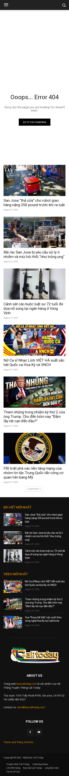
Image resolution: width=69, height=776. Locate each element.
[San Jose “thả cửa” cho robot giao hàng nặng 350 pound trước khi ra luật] (34, 180)
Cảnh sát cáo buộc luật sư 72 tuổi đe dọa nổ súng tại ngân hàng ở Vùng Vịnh (33, 308)
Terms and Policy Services (18, 742)
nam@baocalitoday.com (31, 707)
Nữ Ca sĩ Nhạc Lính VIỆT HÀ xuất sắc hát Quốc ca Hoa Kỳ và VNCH (34, 362)
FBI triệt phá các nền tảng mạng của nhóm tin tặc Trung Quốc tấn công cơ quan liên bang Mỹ (33, 472)
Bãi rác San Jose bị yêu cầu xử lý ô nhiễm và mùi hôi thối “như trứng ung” (34, 254)
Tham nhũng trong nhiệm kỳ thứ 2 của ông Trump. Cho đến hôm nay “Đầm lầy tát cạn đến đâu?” (34, 416)
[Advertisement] (34, 46)
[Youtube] (38, 732)
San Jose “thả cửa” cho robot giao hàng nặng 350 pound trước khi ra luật (34, 202)
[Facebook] (30, 732)
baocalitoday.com (26, 683)
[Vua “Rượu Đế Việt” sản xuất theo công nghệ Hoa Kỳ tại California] (13, 622)
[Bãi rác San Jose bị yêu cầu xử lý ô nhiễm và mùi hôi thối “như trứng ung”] (34, 232)
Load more (33, 488)
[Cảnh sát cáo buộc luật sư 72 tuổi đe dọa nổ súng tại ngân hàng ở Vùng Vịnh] (34, 284)
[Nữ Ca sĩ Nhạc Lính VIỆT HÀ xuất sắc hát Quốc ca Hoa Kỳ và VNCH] (34, 340)
